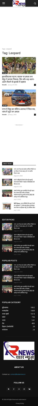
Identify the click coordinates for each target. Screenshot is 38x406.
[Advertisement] (19, 27)
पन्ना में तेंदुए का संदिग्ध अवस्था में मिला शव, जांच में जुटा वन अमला (18, 110)
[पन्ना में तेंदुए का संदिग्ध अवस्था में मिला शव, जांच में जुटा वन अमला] (19, 98)
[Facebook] (14, 389)
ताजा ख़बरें (5, 73)
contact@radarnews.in (17, 374)
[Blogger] (9, 389)
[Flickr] (19, 389)
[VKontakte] (29, 389)
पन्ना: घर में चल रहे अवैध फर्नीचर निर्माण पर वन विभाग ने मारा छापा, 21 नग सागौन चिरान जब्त (25, 171)
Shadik (4, 85)
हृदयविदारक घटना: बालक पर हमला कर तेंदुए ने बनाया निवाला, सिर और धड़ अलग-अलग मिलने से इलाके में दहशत (18, 79)
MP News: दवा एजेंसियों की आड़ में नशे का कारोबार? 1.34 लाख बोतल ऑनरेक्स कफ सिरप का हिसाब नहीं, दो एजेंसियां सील (24, 205)
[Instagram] (24, 389)
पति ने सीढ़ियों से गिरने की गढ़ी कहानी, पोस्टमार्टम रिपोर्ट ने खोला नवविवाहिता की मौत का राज (24, 182)
